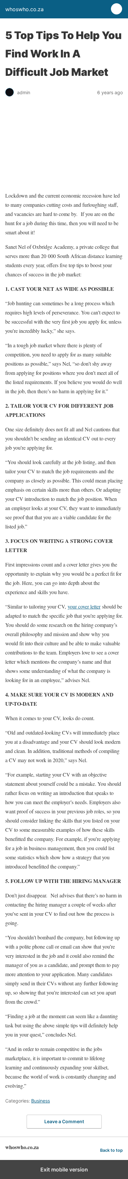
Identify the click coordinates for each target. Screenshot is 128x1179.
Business (40, 1101)
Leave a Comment (64, 1121)
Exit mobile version (64, 1169)
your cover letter (84, 606)
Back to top (111, 1150)
